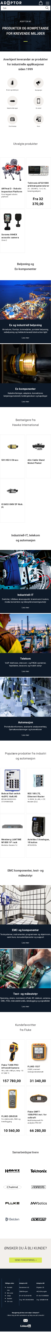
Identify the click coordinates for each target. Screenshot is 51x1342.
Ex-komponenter (25, 388)
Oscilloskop (12, 126)
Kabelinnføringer (12, 108)
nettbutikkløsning (31, 1337)
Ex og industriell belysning (25, 325)
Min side (10, 1293)
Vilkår (9, 1296)
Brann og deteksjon (12, 90)
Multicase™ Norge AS (25, 1339)
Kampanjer (38, 90)
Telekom (25, 658)
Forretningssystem (13, 1337)
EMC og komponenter (25, 930)
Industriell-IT (26, 594)
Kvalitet (9, 1298)
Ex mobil (38, 108)
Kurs (38, 126)
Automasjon (25, 722)
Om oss (9, 1301)
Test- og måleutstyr (25, 993)
